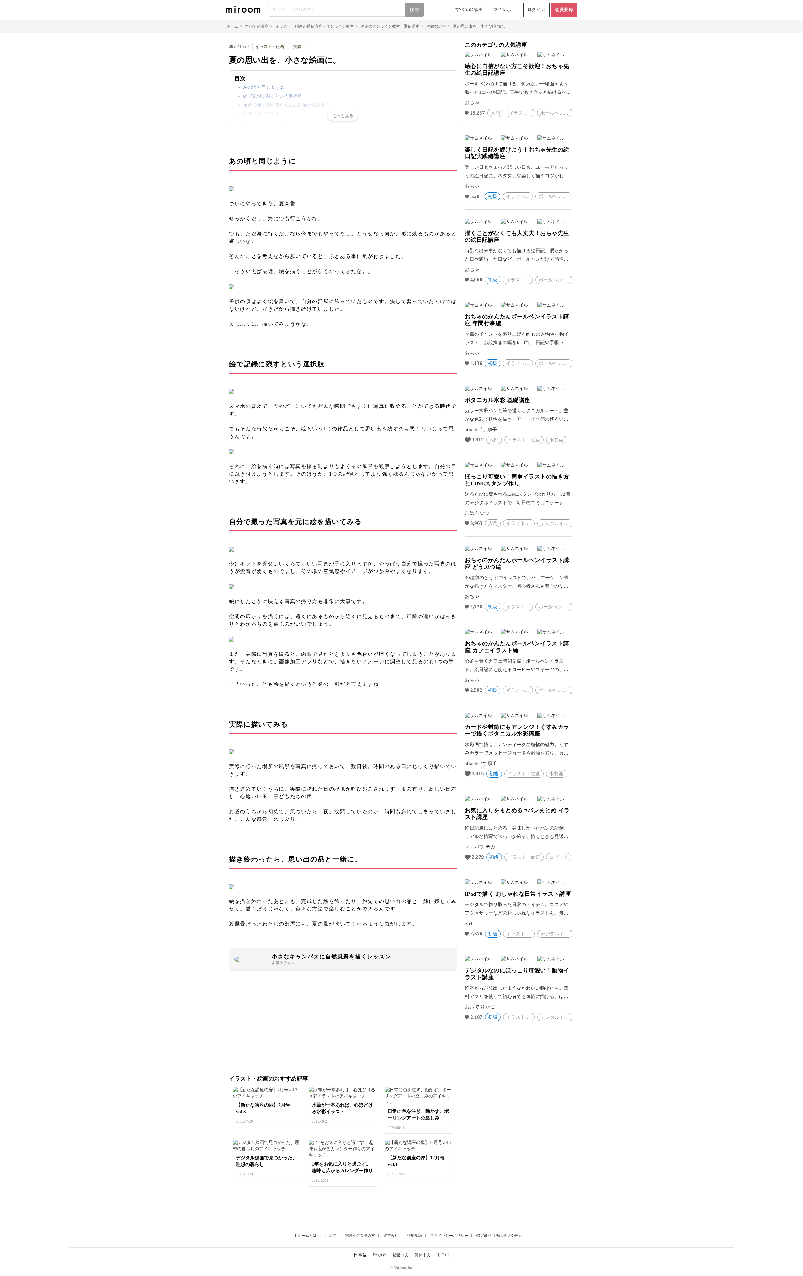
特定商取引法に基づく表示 (499, 1235)
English (379, 1255)
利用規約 (414, 1235)
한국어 (443, 1255)
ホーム (232, 26)
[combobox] (346, 10)
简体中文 (423, 1255)
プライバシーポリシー (449, 1235)
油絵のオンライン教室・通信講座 (390, 26)
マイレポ (502, 9)
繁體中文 (400, 1255)
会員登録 (564, 9)
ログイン (536, 9)
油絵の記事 (436, 26)
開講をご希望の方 (360, 1235)
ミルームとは (305, 1235)
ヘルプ (330, 1235)
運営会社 (390, 1235)
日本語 (360, 1254)
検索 (415, 9)
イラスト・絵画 (269, 46)
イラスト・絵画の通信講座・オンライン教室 (314, 26)
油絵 (297, 46)
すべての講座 (469, 9)
